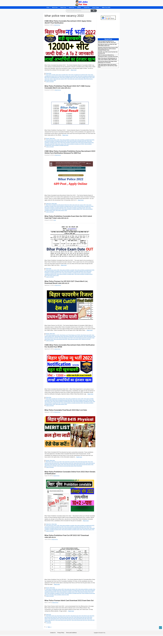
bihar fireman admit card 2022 (63, 615)
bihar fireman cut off (64, 335)
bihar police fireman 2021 (53, 618)
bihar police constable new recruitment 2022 (78, 74)
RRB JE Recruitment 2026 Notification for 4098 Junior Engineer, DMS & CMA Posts (107, 59)
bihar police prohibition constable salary (65, 274)
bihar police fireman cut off (89, 336)
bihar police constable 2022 (62, 74)
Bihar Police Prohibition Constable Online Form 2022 (73, 590)
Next (49, 627)
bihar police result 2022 (50, 143)
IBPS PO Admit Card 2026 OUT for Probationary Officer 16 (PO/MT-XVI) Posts (108, 55)
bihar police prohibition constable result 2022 (76, 141)
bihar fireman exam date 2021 (87, 615)
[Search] (94, 10)
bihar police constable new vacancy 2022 (68, 76)
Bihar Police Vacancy (88, 78)
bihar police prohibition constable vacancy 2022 (72, 529)
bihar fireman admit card (51, 615)
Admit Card (71, 7)
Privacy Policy (60, 632)
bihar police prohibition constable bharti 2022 (84, 139)
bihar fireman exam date (75, 615)
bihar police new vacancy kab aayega (75, 78)
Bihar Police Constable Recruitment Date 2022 (62, 400)
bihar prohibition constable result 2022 (60, 145)
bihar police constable (50, 74)
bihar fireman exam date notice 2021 (66, 617)
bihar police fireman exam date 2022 (63, 620)
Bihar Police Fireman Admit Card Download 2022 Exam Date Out (69, 600)
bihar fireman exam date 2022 (51, 617)
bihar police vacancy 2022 (50, 80)
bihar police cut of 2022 (57, 461)
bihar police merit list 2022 (79, 463)
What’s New (55, 7)
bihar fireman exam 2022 (86, 335)
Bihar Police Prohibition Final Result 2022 (69, 142)
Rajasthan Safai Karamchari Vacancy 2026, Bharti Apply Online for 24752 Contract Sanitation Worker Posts (108, 49)
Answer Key (87, 7)
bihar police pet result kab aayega (83, 464)
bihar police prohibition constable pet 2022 (76, 207)
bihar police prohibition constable (67, 139)
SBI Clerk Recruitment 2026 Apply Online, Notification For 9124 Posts (107, 62)
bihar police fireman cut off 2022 (66, 337)
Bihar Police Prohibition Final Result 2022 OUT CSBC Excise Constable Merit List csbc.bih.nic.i (67, 87)
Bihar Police (48, 461)
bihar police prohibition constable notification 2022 (55, 207)
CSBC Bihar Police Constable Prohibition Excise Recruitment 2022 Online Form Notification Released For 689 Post (70, 152)
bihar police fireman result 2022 (60, 339)
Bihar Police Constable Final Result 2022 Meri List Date (66, 410)
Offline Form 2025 (106, 7)
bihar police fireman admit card (66, 618)
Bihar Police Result (78, 465)
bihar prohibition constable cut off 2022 (75, 143)
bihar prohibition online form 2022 (61, 594)
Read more (73, 70)
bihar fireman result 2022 (68, 336)
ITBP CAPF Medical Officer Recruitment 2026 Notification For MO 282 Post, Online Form (107, 66)
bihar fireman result (59, 336)
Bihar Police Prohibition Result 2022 (86, 142)
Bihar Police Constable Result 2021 (52, 77)
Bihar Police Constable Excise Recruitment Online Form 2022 (59, 204)
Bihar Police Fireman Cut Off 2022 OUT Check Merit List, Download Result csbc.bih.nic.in (66, 282)
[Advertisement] (108, 29)
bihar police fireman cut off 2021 (51, 337)
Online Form (63, 7)
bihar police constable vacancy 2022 (84, 77)
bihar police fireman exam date (79, 618)
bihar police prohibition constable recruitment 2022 (55, 141)
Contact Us (53, 632)
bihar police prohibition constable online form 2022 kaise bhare (75, 528)
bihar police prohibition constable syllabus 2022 (72, 209)
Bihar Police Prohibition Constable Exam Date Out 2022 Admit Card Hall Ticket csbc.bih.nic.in (68, 217)
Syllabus (79, 7)
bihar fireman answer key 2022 (52, 335)
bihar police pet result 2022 (70, 464)
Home (48, 7)
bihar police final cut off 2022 (68, 461)
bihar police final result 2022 (81, 461)
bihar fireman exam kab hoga (80, 617)
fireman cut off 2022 (86, 339)
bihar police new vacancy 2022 (60, 78)
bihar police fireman (79, 336)
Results (47, 138)
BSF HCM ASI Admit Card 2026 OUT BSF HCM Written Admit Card (107, 45)
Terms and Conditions (71, 632)
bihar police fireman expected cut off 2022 (82, 337)
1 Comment (48, 622)
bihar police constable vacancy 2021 (68, 77)
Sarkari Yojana (95, 7)
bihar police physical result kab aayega (65, 465)
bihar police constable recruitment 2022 (86, 76)
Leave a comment (50, 81)
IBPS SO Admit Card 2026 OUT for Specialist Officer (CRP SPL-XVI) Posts (107, 42)
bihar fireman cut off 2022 (74, 335)
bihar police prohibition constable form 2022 (83, 206)
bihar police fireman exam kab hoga (79, 620)
